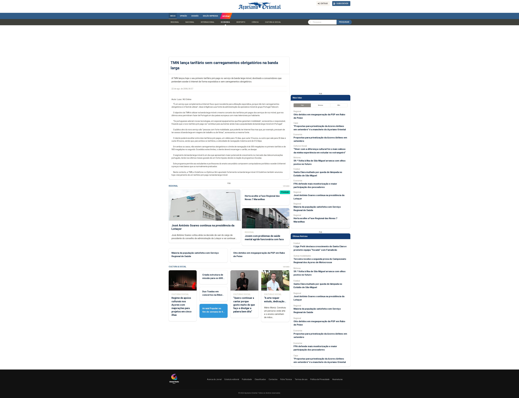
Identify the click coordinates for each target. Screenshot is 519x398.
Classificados (260, 379)
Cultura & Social (273, 22)
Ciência (255, 22)
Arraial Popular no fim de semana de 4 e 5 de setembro (212, 311)
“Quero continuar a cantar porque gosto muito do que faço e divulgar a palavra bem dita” (244, 305)
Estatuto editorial (231, 379)
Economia (225, 22)
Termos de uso (301, 379)
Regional (175, 22)
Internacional (207, 22)
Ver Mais (286, 186)
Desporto (240, 22)
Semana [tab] (320, 105)
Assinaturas (337, 379)
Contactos (273, 379)
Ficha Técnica (286, 379)
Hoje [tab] (302, 105)
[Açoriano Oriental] (174, 384)
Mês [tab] (338, 105)
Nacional (189, 22)
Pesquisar (344, 22)
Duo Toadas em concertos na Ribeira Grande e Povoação (213, 295)
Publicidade (247, 379)
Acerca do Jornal (214, 379)
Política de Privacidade (320, 379)
